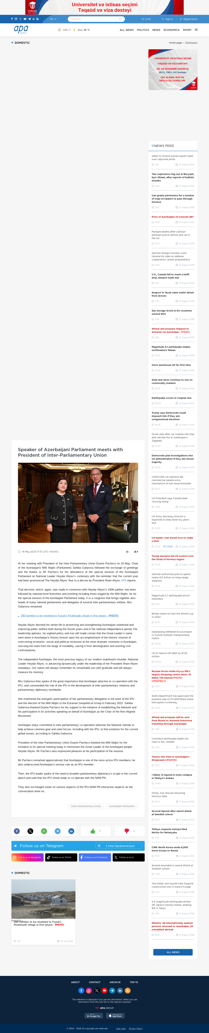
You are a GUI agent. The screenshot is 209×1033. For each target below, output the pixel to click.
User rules (121, 1028)
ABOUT (75, 982)
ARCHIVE (115, 982)
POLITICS (143, 29)
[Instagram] (16, 19)
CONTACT (94, 982)
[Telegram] (29, 19)
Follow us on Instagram (29, 857)
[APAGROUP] (104, 1008)
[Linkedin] (34, 19)
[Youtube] (25, 19)
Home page (175, 42)
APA (123, 580)
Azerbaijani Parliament (122, 806)
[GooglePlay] (94, 1016)
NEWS (156, 29)
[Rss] (37, 19)
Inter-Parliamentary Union (86, 806)
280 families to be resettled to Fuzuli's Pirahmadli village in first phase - (69, 615)
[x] (97, 991)
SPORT (187, 29)
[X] (20, 19)
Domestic (191, 42)
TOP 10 (134, 982)
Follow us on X (126, 857)
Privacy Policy (136, 1028)
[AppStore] (115, 1016)
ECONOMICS (172, 29)
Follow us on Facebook (95, 857)
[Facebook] (12, 19)
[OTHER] (195, 30)
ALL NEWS (127, 29)
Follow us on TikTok (61, 857)
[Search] (120, 19)
